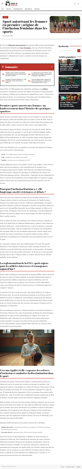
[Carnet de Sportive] (11, 3)
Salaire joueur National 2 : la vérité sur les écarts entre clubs (70, 87)
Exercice (62, 83)
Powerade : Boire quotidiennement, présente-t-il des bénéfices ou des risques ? (69, 68)
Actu (5, 17)
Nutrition (62, 62)
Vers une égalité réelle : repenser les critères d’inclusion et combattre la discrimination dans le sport (41, 81)
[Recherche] (74, 3)
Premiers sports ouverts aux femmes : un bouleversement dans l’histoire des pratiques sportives (16, 74)
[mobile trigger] (3, 3)
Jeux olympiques (25, 48)
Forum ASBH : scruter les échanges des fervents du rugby (68, 104)
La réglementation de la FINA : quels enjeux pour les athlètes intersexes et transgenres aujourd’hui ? (41, 74)
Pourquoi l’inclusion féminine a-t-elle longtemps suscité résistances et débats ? (16, 80)
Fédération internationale (17, 45)
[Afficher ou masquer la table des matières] (35, 67)
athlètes (45, 89)
